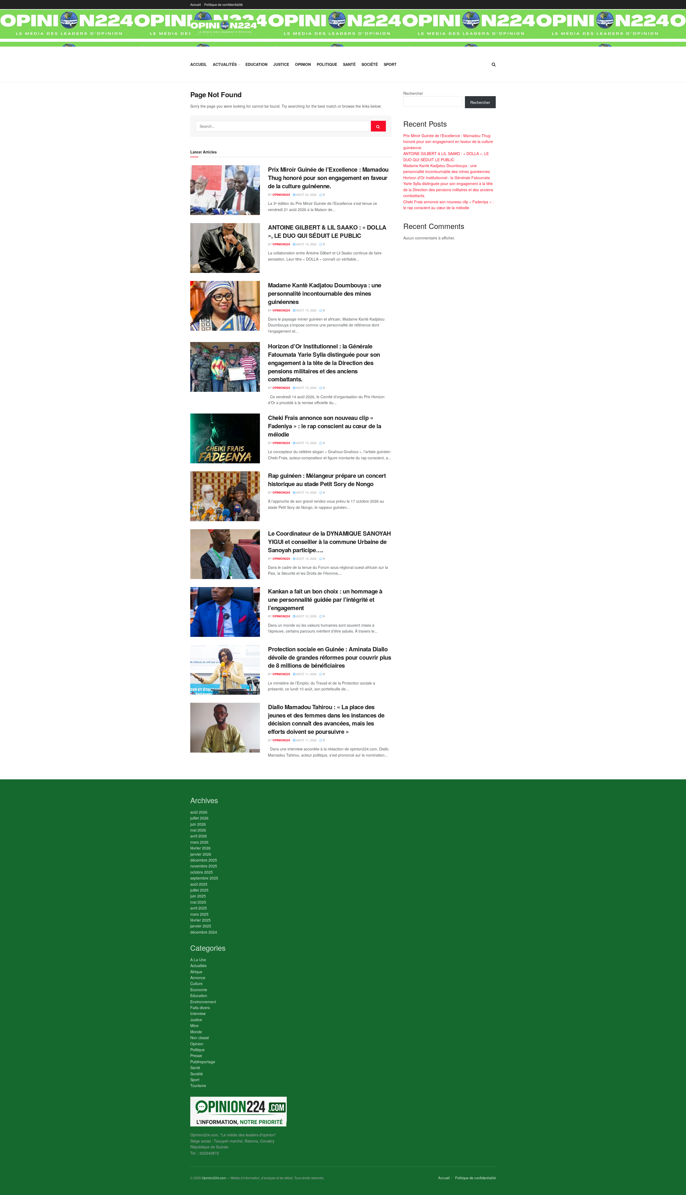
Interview (198, 1013)
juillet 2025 (199, 890)
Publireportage (202, 1061)
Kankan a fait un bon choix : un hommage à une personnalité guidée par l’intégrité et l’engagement (325, 599)
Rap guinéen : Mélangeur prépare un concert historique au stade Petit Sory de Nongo (327, 479)
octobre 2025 (201, 872)
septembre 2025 (204, 878)
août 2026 (198, 812)
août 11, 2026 (305, 674)
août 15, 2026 (305, 310)
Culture (196, 983)
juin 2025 (198, 896)
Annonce (197, 977)
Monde (196, 1031)
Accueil (195, 4)
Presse (196, 1055)
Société (369, 64)
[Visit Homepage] (223, 28)
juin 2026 (198, 824)
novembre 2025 (203, 866)
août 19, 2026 (305, 244)
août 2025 (198, 884)
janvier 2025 (200, 926)
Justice (281, 64)
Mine (194, 1025)
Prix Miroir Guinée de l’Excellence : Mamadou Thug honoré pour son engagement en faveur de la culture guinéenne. (328, 177)
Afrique (196, 971)
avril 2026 (198, 836)
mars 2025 (199, 914)
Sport (390, 64)
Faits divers (200, 1007)
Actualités (225, 64)
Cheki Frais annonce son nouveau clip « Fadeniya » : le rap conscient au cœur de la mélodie (324, 425)
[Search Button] (494, 64)
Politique (327, 64)
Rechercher (413, 93)
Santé (349, 64)
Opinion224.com (214, 1177)
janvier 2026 (200, 854)
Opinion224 (281, 195)
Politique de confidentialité (223, 4)
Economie (198, 989)
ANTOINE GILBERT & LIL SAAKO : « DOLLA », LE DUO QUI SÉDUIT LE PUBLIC (327, 231)
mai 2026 (198, 830)
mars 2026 (199, 842)
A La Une (198, 959)
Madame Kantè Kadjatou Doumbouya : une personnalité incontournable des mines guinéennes (324, 293)
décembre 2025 (203, 860)
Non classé (199, 1037)
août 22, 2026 (305, 194)
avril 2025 (198, 908)
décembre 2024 (203, 932)
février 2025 (200, 920)
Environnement (203, 1001)
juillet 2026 (199, 818)
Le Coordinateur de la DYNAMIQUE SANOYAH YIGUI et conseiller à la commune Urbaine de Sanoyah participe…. (329, 541)
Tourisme (198, 1085)
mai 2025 (198, 902)
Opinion (303, 64)
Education (256, 64)
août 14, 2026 (305, 492)
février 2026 (200, 848)
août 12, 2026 (305, 616)
